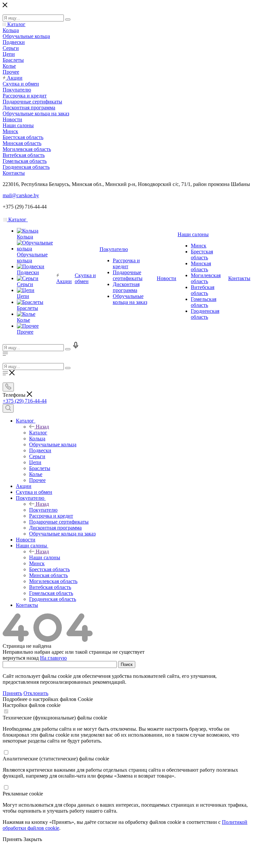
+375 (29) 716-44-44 (25, 401)
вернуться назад (21, 658)
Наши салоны (44, 557)
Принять (12, 693)
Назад (42, 426)
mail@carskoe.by (21, 195)
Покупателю (43, 510)
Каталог (38, 432)
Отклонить (35, 693)
